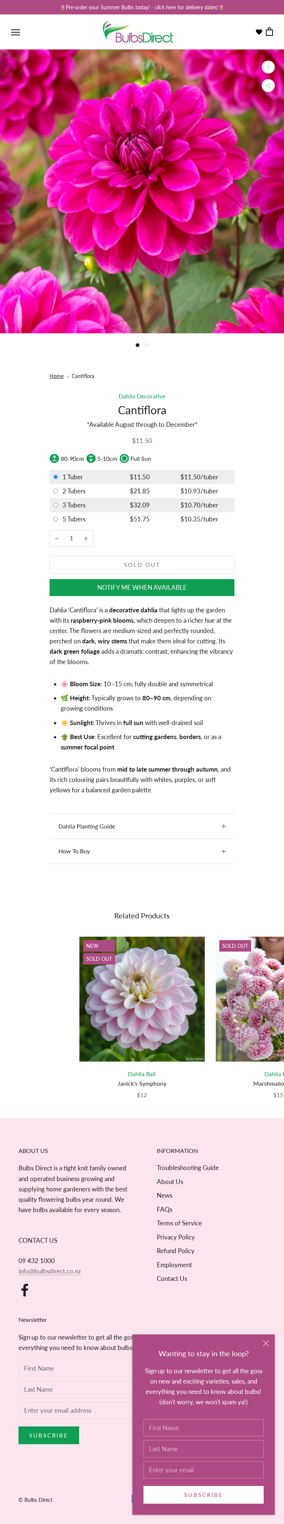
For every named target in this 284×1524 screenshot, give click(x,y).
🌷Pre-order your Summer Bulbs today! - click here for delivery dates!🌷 (142, 7)
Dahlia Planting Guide (86, 826)
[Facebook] (24, 1290)
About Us (170, 1181)
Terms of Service (179, 1223)
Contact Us (172, 1278)
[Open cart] (269, 32)
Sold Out (142, 564)
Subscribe (203, 1494)
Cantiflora (83, 376)
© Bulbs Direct (35, 1500)
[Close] (266, 1343)
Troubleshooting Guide (188, 1167)
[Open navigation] (15, 31)
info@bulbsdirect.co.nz (49, 1271)
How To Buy (74, 850)
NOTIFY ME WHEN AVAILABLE (142, 587)
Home (57, 376)
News (164, 1195)
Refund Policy (176, 1251)
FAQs (164, 1209)
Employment (174, 1265)
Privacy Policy (176, 1237)
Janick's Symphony (142, 1083)
